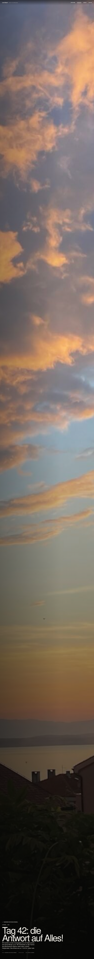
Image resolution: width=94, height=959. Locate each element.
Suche (90, 2)
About (85, 2)
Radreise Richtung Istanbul (10, 922)
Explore (73, 2)
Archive (79, 2)
